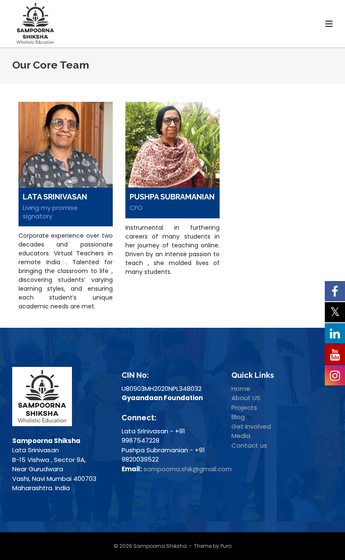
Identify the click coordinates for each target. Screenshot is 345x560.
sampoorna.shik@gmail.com (187, 468)
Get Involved (251, 426)
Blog (238, 416)
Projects (244, 407)
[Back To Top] (321, 536)
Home (240, 388)
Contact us (249, 445)
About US (245, 397)
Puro (225, 545)
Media (240, 435)
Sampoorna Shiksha (160, 545)
